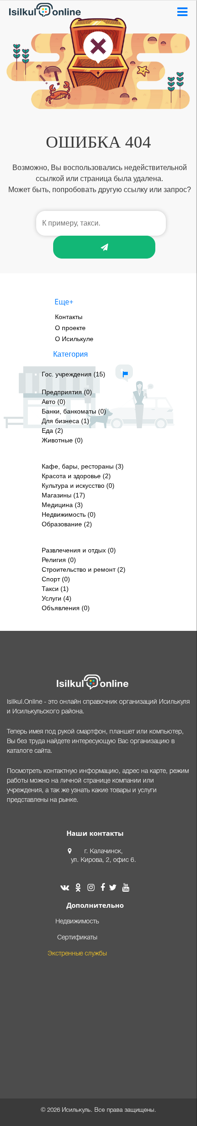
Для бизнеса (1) (65, 421)
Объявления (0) (66, 608)
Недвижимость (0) (69, 514)
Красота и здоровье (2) (76, 476)
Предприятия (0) (67, 392)
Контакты (68, 316)
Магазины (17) (63, 495)
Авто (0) (54, 401)
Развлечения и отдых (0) (79, 550)
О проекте (70, 327)
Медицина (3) (62, 504)
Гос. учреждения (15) (73, 374)
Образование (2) (67, 524)
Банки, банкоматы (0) (74, 411)
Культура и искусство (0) (78, 485)
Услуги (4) (56, 598)
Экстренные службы (77, 954)
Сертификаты (77, 938)
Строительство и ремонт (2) (84, 569)
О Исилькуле (74, 338)
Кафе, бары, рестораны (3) (83, 466)
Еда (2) (52, 430)
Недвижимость (77, 922)
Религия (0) (59, 559)
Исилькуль (76, 1110)
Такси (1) (55, 588)
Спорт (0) (56, 579)
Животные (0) (62, 440)
